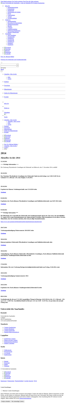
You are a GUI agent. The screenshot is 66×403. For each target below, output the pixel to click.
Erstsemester (11, 9)
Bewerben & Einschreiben (15, 23)
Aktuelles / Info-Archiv (10, 74)
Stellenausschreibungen (14, 30)
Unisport (10, 27)
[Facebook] (7, 47)
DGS (35, 381)
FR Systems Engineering (37, 3)
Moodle (10, 26)
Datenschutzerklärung (25, 398)
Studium (6, 81)
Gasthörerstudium (12, 29)
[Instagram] (7, 52)
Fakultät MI (11, 40)
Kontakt (6, 97)
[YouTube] (7, 49)
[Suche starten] (18, 64)
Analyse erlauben (5, 401)
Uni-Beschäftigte (12, 18)
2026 (9, 77)
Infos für (7, 6)
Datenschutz (11, 381)
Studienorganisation (13, 24)
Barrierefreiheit (19, 381)
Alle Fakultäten (12, 35)
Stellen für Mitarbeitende (11, 93)
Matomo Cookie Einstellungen (11, 390)
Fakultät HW (11, 37)
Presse (9, 13)
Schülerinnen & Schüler (14, 12)
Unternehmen (11, 15)
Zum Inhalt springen (6, 1)
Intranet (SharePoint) (13, 32)
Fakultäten (8, 34)
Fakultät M (10, 38)
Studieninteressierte (13, 7)
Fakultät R (10, 44)
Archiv (9, 78)
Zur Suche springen (17, 1)
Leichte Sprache (28, 381)
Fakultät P (10, 43)
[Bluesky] (7, 50)
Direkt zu (7, 20)
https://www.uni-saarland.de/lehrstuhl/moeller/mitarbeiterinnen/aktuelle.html (21, 221)
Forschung (7, 85)
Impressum (4, 381)
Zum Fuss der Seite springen (30, 1)
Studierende (11, 10)
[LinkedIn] (7, 53)
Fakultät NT (11, 41)
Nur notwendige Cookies (18, 401)
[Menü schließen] (1, 71)
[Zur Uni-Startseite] (16, 3)
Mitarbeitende (8, 89)
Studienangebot (12, 21)
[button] (3, 68)
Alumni (10, 16)
